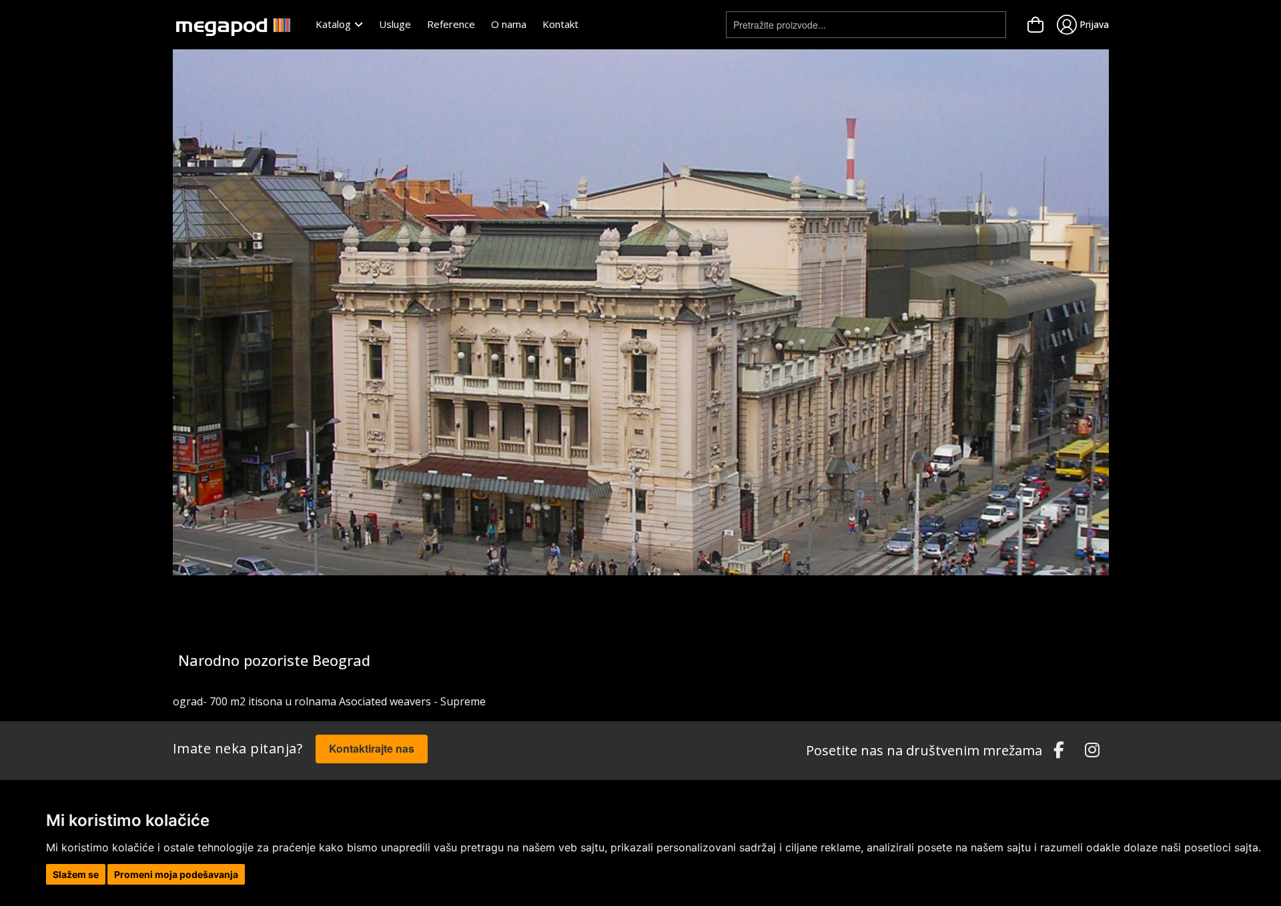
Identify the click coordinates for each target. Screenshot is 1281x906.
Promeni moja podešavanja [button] (176, 874)
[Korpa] (1035, 25)
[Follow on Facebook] (1059, 750)
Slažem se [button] (76, 874)
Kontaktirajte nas (371, 748)
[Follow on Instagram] (1092, 750)
